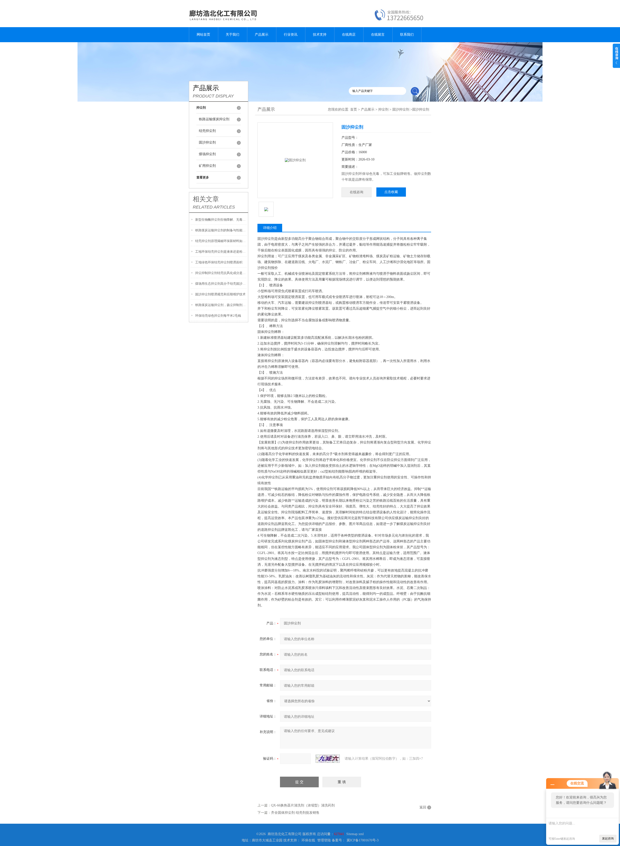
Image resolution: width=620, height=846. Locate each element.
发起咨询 (608, 838)
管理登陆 (324, 840)
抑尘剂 (383, 109)
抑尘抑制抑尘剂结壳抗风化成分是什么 (221, 273)
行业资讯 (290, 34)
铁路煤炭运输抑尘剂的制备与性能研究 (221, 230)
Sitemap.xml (355, 834)
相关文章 (206, 199)
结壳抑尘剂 (207, 131)
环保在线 (308, 840)
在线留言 (378, 34)
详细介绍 (270, 228)
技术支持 (319, 34)
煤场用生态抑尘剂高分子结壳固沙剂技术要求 (221, 283)
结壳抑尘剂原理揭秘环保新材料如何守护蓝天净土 (221, 241)
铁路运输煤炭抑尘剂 (214, 119)
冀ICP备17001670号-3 (363, 840)
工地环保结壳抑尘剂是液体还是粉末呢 (221, 251)
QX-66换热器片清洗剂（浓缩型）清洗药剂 (303, 805)
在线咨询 (356, 192)
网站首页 (203, 34)
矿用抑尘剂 (207, 166)
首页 (353, 109)
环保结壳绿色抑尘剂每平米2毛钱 (218, 315)
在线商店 (349, 34)
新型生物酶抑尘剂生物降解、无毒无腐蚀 (221, 219)
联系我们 (407, 34)
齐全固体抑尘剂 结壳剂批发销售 (295, 812)
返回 (422, 807)
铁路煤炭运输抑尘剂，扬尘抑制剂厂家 (221, 305)
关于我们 (232, 34)
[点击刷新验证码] (328, 759)
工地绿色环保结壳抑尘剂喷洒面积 (218, 262)
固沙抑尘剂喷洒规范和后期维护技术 (220, 294)
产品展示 (261, 34)
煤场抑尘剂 (207, 154)
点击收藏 (391, 192)
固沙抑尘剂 (207, 142)
